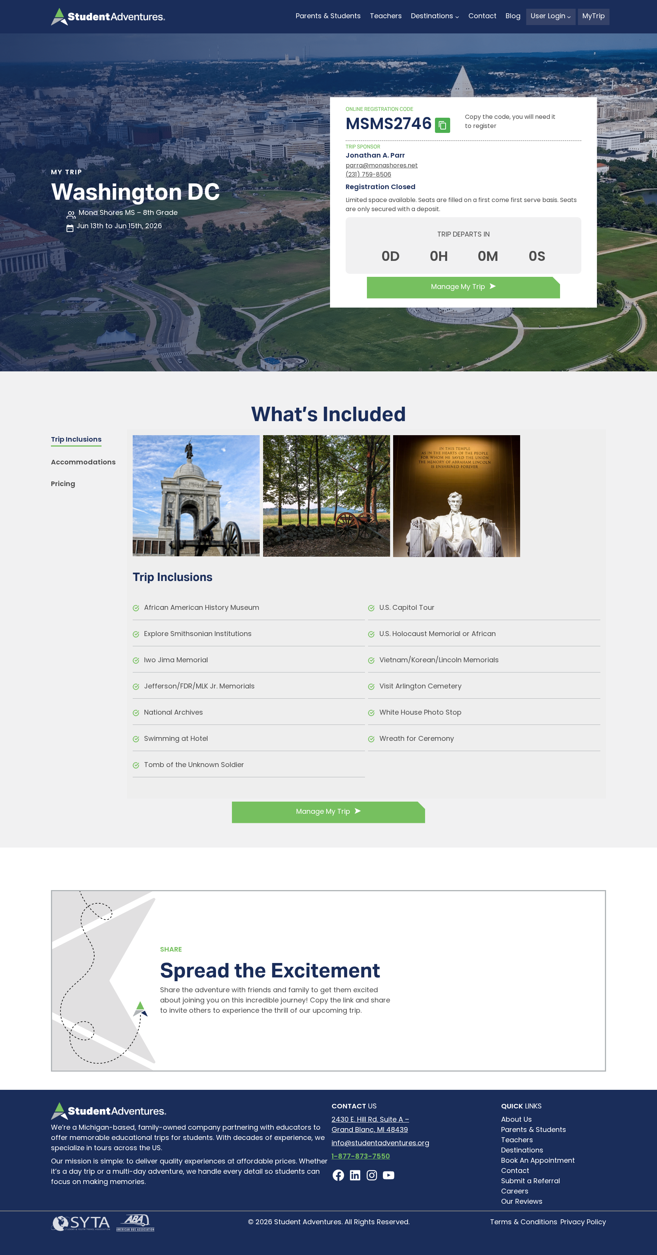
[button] (76, 440)
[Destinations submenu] (457, 17)
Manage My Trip (458, 287)
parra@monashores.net (382, 166)
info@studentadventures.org (380, 1143)
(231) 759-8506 (368, 175)
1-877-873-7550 (361, 1157)
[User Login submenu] (569, 17)
